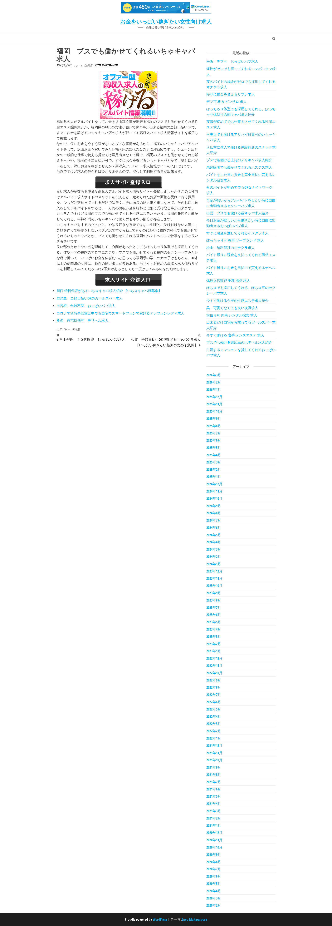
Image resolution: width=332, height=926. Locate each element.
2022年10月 (214, 673)
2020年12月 (214, 832)
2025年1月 (213, 476)
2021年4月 (213, 803)
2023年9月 (213, 593)
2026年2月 (213, 382)
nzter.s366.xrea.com (106, 65)
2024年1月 (213, 564)
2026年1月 (213, 389)
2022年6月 (213, 702)
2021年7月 (213, 782)
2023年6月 (213, 614)
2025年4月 (213, 455)
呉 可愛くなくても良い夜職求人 (232, 307)
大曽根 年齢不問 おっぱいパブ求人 (85, 305)
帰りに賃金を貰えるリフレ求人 (230, 94)
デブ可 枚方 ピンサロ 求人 (226, 101)
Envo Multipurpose (194, 919)
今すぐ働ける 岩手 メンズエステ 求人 (235, 335)
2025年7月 (213, 433)
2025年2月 (213, 469)
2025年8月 (213, 425)
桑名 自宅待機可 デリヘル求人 (82, 320)
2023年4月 (213, 629)
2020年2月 (213, 905)
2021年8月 (213, 774)
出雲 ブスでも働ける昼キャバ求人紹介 (237, 213)
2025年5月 (213, 447)
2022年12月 (214, 658)
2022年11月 (214, 665)
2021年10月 (214, 760)
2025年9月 (213, 418)
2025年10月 (214, 411)
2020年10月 (214, 847)
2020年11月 (214, 840)
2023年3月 (213, 636)
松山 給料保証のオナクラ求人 (230, 247)
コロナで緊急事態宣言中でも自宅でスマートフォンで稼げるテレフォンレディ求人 (120, 313)
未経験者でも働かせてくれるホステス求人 (239, 167)
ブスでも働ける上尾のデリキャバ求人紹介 (239, 160)
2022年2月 (213, 731)
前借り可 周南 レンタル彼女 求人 (231, 315)
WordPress (160, 919)
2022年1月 (213, 738)
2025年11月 (214, 404)
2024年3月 (213, 549)
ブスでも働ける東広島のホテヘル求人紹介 (239, 342)
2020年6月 (213, 876)
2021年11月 (214, 752)
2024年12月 (214, 484)
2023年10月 (214, 585)
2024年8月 (213, 513)
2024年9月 (213, 505)
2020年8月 (213, 861)
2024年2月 (213, 556)
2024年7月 (213, 520)
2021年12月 (214, 745)
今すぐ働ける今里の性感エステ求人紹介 (237, 300)
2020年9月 (213, 854)
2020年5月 (213, 883)
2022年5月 (213, 709)
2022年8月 (213, 687)
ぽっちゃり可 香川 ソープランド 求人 (235, 240)
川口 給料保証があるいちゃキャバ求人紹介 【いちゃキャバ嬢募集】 (109, 290)
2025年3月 (213, 462)
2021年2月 (213, 818)
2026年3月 (213, 375)
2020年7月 (213, 869)
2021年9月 (213, 767)
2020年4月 (213, 891)
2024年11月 (214, 491)
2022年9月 (213, 680)
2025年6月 (213, 440)
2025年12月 (214, 396)
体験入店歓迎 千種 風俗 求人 (228, 280)
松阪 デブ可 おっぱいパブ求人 (232, 61)
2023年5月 (213, 622)
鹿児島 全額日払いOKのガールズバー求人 (89, 298)
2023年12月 (214, 571)
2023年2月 (213, 643)
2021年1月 (213, 825)
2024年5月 (213, 534)
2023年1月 (213, 651)
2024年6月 (213, 527)
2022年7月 (213, 694)
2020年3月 (213, 898)
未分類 (76, 329)
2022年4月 (213, 716)
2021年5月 (213, 796)
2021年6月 (213, 789)
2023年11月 (214, 578)
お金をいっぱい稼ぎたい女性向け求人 (166, 21)
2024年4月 (213, 542)
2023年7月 (213, 607)
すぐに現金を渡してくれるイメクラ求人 (237, 233)
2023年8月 (213, 600)
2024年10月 (214, 498)
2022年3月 (213, 723)
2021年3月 (213, 811)
